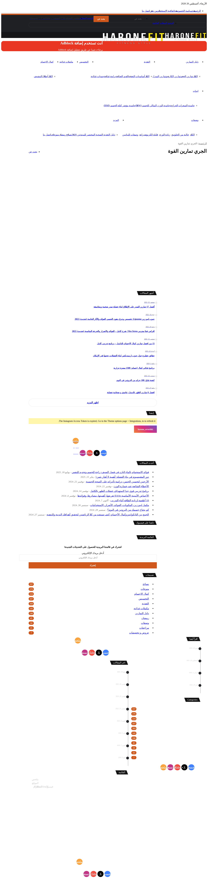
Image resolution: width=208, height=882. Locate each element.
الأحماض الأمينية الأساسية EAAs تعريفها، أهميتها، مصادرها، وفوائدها (113, 495)
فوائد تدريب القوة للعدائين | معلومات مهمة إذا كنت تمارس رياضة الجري (179, 176)
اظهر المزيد (93, 402)
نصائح (69, 134)
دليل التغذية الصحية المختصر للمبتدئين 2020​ (93, 134)
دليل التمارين (192, 62)
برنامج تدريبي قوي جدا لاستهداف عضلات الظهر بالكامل (119, 491)
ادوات (195, 91)
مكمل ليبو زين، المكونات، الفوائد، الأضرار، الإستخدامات (119, 505)
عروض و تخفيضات (139, 632)
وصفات (194, 120)
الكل (192, 134)
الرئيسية (196, 11)
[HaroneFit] (186, 40)
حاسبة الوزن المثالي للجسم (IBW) (152, 105)
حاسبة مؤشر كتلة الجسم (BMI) (119, 105)
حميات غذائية (97, 76)
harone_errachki (145, 429)
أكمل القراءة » (193, 278)
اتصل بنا (146, 11)
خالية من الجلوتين (180, 134)
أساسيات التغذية (137, 76)
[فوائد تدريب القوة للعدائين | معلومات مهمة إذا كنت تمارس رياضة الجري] (177, 223)
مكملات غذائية (66, 62)
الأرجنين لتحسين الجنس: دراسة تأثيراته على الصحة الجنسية (117, 481)
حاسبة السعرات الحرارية (182, 105)
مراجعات (144, 627)
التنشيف (38, 76)
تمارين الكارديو (173, 76)
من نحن (154, 11)
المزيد (116, 120)
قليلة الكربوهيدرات (148, 134)
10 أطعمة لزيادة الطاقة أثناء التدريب (129, 500)
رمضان (62, 134)
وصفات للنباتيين (130, 134)
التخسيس (83, 62)
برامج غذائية (110, 76)
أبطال (45, 76)
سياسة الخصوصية (183, 11)
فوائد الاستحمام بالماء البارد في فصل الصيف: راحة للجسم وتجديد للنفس (110, 472)
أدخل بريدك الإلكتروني (93, 553)
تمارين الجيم (187, 76)
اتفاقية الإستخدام (166, 11)
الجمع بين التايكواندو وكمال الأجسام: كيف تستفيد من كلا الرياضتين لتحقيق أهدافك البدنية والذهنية (98, 514)
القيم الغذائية (122, 76)
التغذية (147, 62)
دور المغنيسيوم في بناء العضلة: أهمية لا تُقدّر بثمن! (122, 476)
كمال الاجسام (47, 62)
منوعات (55, 134)
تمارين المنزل (159, 76)
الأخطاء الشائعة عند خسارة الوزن (131, 486)
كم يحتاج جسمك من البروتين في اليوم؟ (128, 509)
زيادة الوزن (164, 134)
